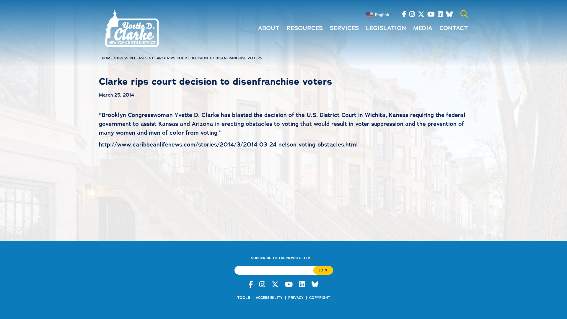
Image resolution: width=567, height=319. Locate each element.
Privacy (296, 297)
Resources (304, 28)
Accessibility (269, 297)
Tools (243, 297)
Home (107, 58)
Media (422, 28)
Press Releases (132, 58)
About (268, 28)
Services (344, 28)
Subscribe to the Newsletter (282, 258)
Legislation (386, 28)
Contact (453, 28)
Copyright (319, 297)
